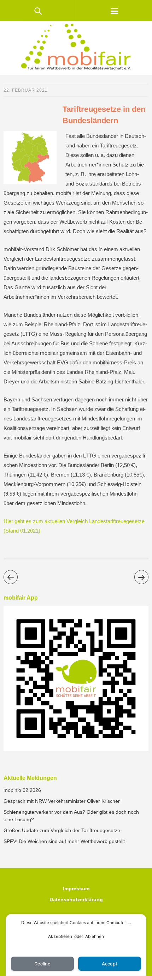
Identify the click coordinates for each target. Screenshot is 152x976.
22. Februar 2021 (26, 90)
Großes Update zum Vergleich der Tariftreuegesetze (62, 830)
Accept (109, 963)
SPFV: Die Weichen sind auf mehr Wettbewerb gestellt (64, 841)
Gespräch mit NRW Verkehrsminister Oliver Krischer (62, 801)
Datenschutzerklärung (76, 899)
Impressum (76, 888)
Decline (42, 963)
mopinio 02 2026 (22, 790)
